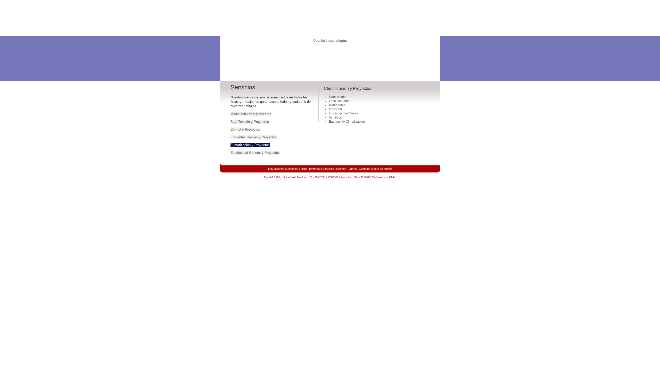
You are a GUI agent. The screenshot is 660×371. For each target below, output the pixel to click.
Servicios (328, 168)
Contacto (364, 168)
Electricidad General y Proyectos (255, 153)
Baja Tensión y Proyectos (249, 122)
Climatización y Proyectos (250, 145)
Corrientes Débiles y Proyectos (253, 137)
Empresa (314, 168)
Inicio (304, 168)
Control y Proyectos (245, 129)
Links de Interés (382, 168)
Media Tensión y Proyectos (250, 114)
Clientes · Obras (346, 168)
